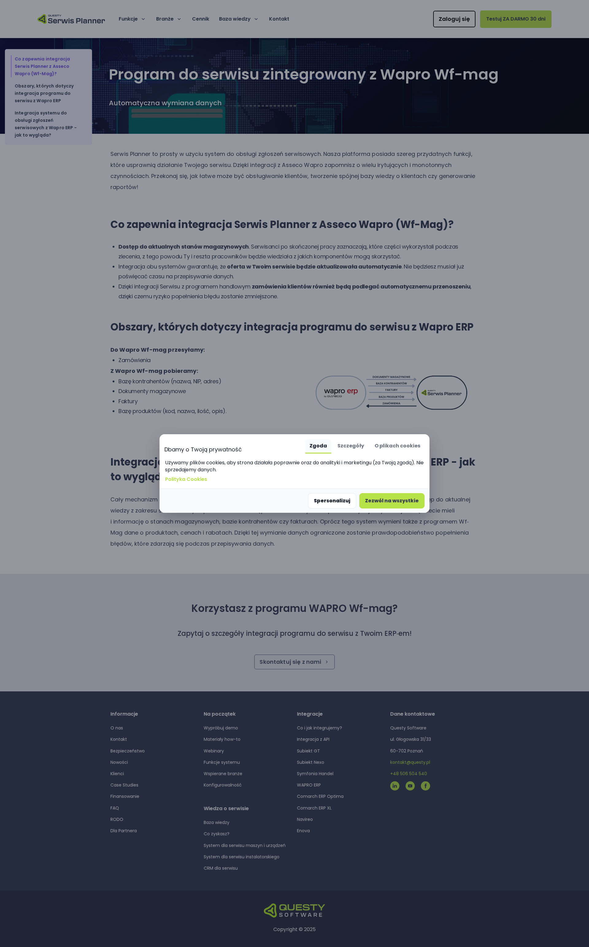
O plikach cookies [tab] (397, 445)
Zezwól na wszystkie (392, 500)
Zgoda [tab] (318, 445)
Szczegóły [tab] (350, 445)
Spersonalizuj (332, 500)
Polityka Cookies (186, 479)
